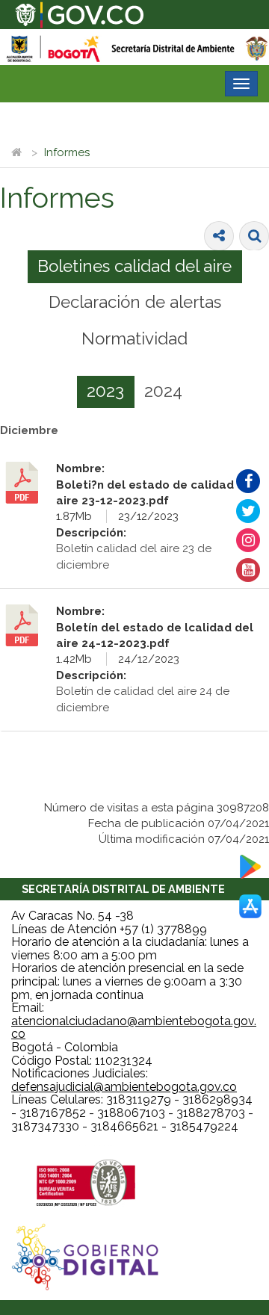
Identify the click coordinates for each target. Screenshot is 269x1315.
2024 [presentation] (163, 390)
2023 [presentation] (105, 390)
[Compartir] (219, 236)
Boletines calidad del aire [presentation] (134, 266)
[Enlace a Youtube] (248, 570)
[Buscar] (254, 236)
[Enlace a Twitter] (248, 511)
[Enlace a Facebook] (248, 481)
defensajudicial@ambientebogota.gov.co (124, 1087)
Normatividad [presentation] (134, 338)
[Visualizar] (28, 482)
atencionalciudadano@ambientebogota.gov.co (133, 1028)
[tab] (135, 266)
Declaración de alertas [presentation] (135, 302)
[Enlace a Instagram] (248, 540)
